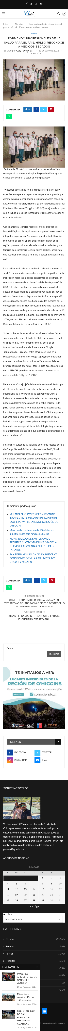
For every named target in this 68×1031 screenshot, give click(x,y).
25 (7, 901)
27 (25, 901)
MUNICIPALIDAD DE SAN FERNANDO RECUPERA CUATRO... (26, 1017)
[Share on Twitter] (43, 109)
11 (7, 889)
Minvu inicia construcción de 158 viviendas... (25, 997)
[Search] (58, 13)
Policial (35, 954)
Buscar (10, 648)
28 (34, 901)
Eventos (35, 947)
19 (16, 895)
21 (34, 895)
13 (25, 889)
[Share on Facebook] (36, 109)
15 (42, 889)
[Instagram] (36, 3)
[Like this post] (29, 109)
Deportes (35, 961)
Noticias (19, 24)
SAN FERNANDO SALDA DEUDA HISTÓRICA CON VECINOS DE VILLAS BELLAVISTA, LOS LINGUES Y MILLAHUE (33, 558)
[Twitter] (31, 3)
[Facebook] (26, 3)
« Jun (30, 906)
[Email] (41, 3)
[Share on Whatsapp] (9, 116)
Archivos (7, 914)
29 (42, 901)
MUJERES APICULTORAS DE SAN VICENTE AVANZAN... (27, 978)
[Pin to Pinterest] (51, 109)
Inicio (5, 24)
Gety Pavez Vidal (24, 51)
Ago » (37, 906)
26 (16, 901)
